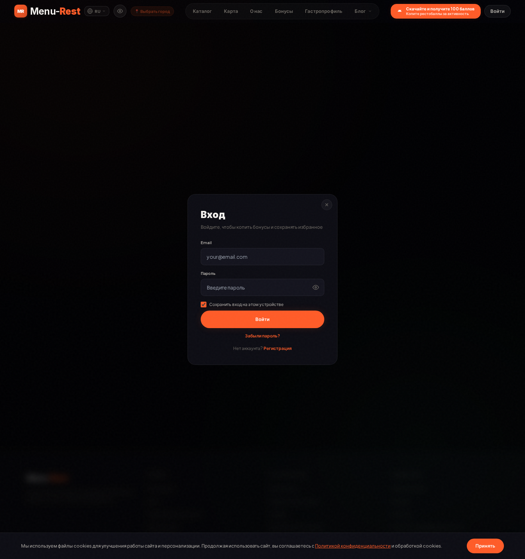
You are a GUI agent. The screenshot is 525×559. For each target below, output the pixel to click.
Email (206, 242)
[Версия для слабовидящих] (120, 11)
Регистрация (278, 348)
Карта (231, 11)
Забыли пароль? (262, 335)
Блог (360, 11)
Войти (497, 11)
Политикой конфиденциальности (353, 546)
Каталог (202, 11)
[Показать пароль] (315, 287)
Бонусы (284, 11)
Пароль (208, 273)
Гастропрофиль (323, 11)
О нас (256, 11)
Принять (485, 546)
